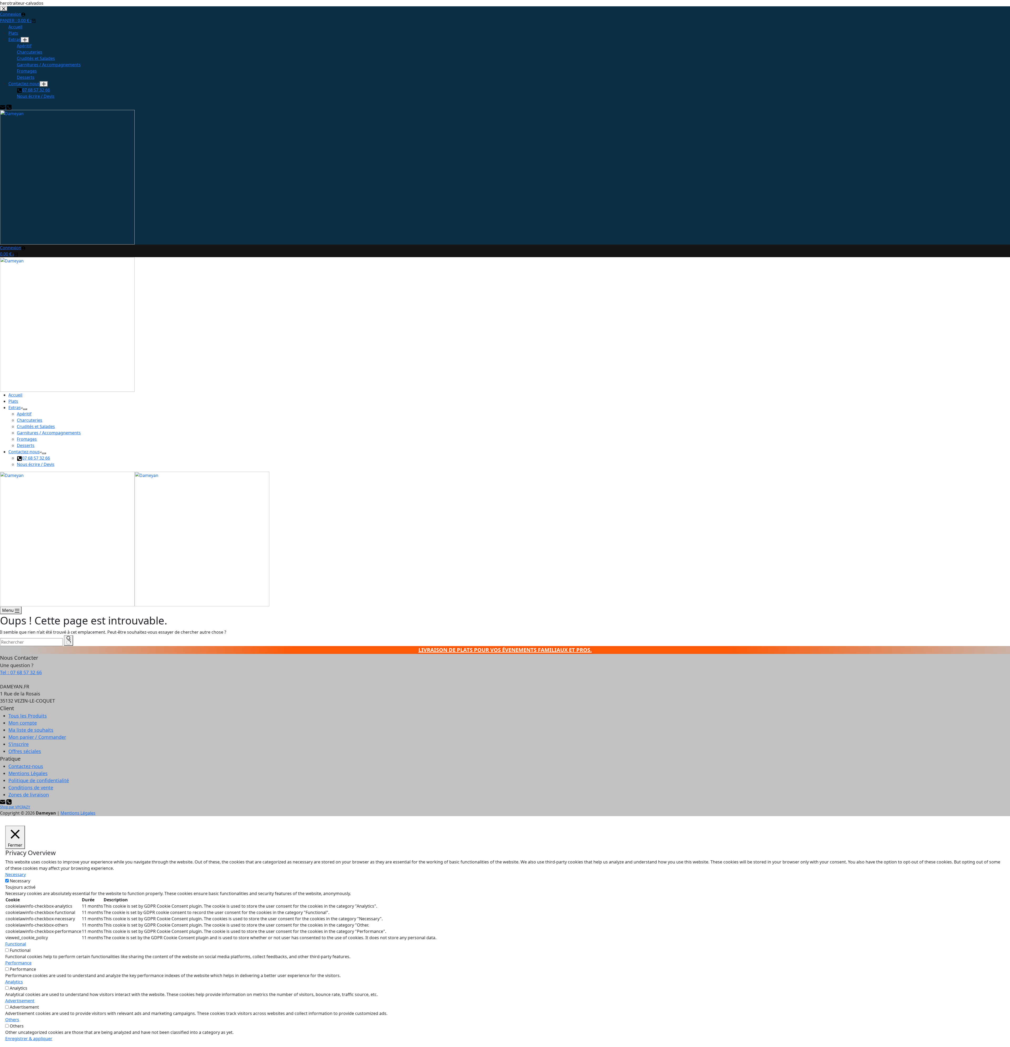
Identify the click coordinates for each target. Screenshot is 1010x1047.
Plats (13, 401)
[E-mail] (3, 801)
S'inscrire (18, 744)
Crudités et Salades (36, 426)
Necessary (20, 881)
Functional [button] (15, 944)
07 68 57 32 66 (36, 458)
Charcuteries (29, 420)
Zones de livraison (28, 794)
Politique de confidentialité (38, 780)
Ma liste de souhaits (30, 730)
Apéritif (24, 414)
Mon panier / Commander (37, 737)
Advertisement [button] (19, 1001)
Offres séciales (24, 751)
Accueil (15, 395)
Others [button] (12, 1020)
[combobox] (31, 642)
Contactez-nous (24, 452)
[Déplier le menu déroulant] (25, 409)
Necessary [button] (15, 874)
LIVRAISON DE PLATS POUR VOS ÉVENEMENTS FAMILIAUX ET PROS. (505, 649)
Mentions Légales (28, 773)
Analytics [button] (14, 982)
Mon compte (22, 723)
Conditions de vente (30, 787)
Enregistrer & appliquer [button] (28, 1038)
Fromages (27, 439)
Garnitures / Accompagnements (49, 433)
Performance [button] (18, 963)
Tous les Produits (27, 716)
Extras (14, 407)
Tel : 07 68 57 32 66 (21, 672)
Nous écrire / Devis (35, 464)
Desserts (25, 445)
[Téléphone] (9, 801)
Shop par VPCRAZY (15, 807)
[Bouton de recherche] (68, 640)
